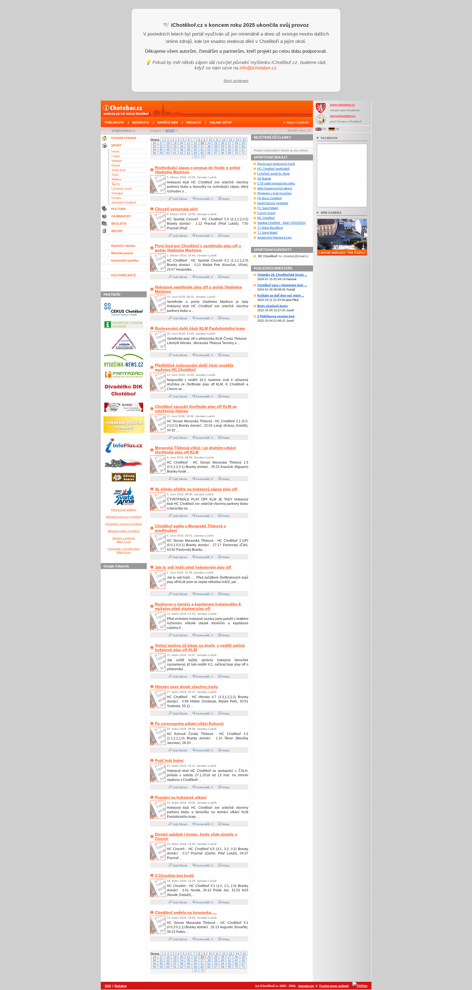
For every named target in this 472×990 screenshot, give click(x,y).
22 (195, 143)
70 (236, 152)
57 (243, 149)
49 (188, 149)
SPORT (170, 130)
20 (181, 143)
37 (202, 146)
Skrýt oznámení (236, 81)
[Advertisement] (124, 653)
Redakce (120, 986)
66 (209, 152)
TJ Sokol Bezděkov (270, 227)
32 (168, 146)
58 (154, 152)
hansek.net (306, 986)
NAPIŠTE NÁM (167, 122)
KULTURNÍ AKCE (123, 275)
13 (230, 139)
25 (215, 143)
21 (188, 143)
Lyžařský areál (121, 188)
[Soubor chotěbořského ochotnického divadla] (123, 413)
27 (229, 143)
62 (181, 152)
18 (168, 143)
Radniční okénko (123, 245)
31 (161, 146)
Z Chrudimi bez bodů (174, 875)
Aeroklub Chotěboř (123, 202)
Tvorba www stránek (334, 986)
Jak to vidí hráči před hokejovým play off (193, 567)
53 (215, 149)
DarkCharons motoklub (272, 203)
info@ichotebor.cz (258, 68)
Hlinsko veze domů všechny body (186, 686)
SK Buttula (264, 178)
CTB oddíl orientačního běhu (276, 183)
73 (202, 156)
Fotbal (115, 156)
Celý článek (179, 198)
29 (243, 143)
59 (161, 152)
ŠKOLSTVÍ (118, 223)
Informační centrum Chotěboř (123, 523)
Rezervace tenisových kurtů (276, 163)
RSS (108, 986)
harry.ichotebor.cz (343, 116)
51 (202, 149)
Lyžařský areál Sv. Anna (273, 173)
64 (195, 152)
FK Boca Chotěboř (269, 198)
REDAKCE (193, 122)
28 (236, 143)
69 (229, 152)
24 (209, 143)
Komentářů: (203, 198)
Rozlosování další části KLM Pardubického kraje (200, 328)
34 (181, 146)
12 (223, 139)
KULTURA (118, 208)
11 (217, 139)
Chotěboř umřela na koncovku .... (186, 912)
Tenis (115, 174)
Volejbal (116, 160)
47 (174, 149)
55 (229, 149)
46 (168, 149)
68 (222, 152)
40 (222, 146)
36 (195, 146)
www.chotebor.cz (342, 104)
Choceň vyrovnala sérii (176, 209)
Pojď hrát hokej (169, 760)
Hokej (115, 151)
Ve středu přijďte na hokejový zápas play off (196, 489)
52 (209, 149)
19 (174, 143)
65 (202, 152)
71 (243, 152)
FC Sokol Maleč (267, 208)
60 (168, 152)
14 (237, 139)
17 (161, 143)
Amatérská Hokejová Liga (274, 237)
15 (244, 139)
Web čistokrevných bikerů (274, 188)
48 (181, 149)
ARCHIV (117, 231)
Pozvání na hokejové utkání (180, 797)
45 (161, 149)
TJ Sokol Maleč (267, 232)
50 (195, 149)
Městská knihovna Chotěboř (123, 516)
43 (243, 146)
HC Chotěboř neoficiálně (273, 168)
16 (154, 143)
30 (154, 146)
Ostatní (116, 198)
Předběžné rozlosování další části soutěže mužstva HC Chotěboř (194, 367)
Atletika (116, 179)
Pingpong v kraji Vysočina (274, 193)
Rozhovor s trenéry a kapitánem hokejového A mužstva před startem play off (198, 606)
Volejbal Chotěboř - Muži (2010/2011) (281, 222)
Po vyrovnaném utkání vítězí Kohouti (189, 723)
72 (195, 156)
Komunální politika (124, 260)
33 (174, 146)
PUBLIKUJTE (114, 122)
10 (210, 139)
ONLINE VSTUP (221, 122)
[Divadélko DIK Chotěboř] (123, 399)
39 (215, 146)
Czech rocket (266, 213)
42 (236, 146)
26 (222, 143)
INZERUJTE (140, 122)
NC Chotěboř (266, 217)
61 (174, 152)
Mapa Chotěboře (298, 122)
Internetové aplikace (124, 509)
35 (188, 146)
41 (229, 146)
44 (154, 149)
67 (215, 152)
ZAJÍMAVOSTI (121, 216)
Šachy (115, 184)
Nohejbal (117, 193)
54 (222, 149)
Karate (115, 165)
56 (236, 149)
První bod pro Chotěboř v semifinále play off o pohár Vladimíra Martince (198, 248)
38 (209, 146)
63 (188, 152)
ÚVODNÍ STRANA (123, 138)
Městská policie (122, 253)
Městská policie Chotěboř (124, 530)
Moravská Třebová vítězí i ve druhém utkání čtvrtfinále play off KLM (195, 450)
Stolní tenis (118, 170)
